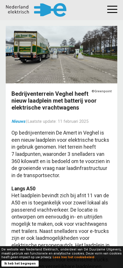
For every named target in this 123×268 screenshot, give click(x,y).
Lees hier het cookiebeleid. (74, 257)
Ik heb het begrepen (20, 263)
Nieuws (18, 121)
